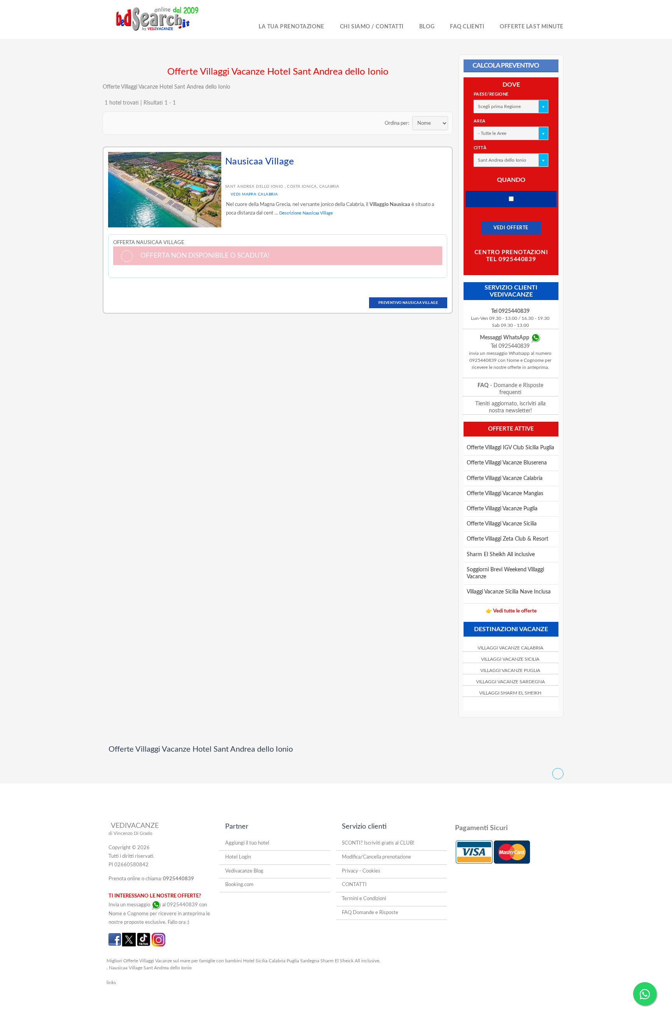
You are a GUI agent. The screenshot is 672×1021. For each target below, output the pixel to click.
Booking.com (239, 884)
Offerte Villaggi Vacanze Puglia (502, 508)
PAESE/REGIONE (491, 94)
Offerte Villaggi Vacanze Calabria (504, 478)
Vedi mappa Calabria (253, 194)
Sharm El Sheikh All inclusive (501, 554)
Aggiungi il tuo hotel (247, 843)
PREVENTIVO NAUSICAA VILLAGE (408, 303)
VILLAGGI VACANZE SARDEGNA (510, 681)
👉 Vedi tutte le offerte (511, 611)
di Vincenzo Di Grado (130, 833)
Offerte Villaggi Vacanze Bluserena (507, 463)
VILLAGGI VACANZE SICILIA (510, 659)
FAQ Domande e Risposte (370, 912)
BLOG (426, 27)
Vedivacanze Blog (244, 871)
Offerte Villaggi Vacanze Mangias (505, 493)
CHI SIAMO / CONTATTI (372, 27)
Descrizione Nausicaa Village (306, 213)
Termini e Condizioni (364, 898)
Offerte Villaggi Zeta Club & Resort (507, 539)
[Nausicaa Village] (164, 189)
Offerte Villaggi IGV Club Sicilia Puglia (510, 447)
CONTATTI (354, 884)
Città (480, 148)
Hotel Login (238, 857)
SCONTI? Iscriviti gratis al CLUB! (378, 843)
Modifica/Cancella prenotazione (376, 857)
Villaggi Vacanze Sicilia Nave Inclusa (509, 592)
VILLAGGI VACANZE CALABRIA (510, 648)
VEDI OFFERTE (511, 227)
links (111, 982)
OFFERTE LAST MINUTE (532, 27)
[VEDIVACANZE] (165, 19)
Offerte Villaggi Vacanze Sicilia (502, 524)
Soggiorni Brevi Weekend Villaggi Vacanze (505, 573)
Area (480, 121)
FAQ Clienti (467, 27)
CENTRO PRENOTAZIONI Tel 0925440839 (511, 256)
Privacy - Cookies (361, 871)
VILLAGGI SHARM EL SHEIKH (510, 693)
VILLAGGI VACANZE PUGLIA (510, 670)
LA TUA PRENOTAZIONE (291, 27)
